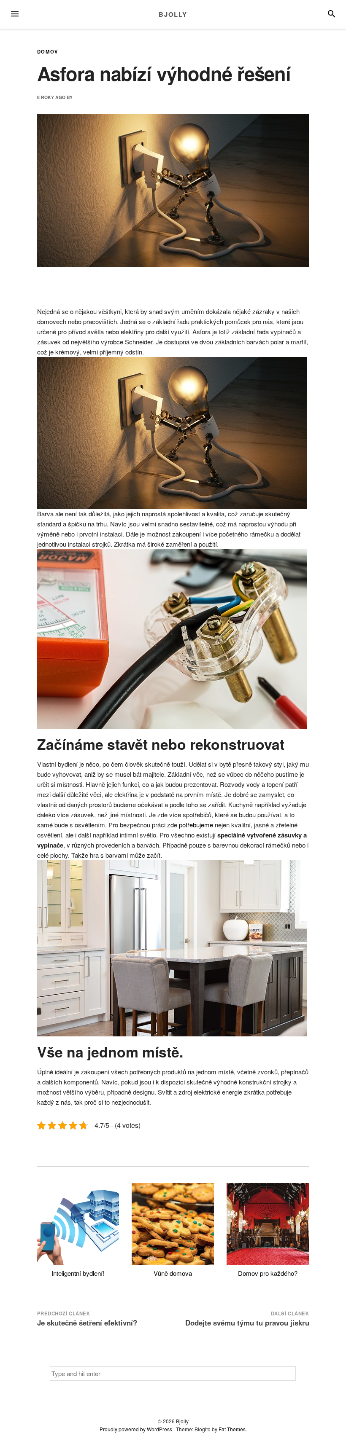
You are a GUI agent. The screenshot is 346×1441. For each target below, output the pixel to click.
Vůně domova (173, 1273)
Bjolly (173, 14)
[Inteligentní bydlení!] (78, 1224)
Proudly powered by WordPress (136, 1429)
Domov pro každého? (267, 1273)
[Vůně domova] (173, 1224)
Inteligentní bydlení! (77, 1273)
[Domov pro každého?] (268, 1224)
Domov (48, 51)
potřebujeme (195, 824)
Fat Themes (232, 1429)
